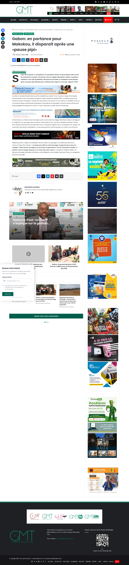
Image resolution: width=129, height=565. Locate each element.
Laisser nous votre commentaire (46, 316)
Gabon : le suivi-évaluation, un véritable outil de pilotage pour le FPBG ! (46, 299)
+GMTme (88, 20)
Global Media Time (56, 558)
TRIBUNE (63, 20)
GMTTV (109, 20)
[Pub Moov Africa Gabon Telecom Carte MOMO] (102, 298)
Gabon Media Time (37, 558)
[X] (30, 193)
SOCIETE (55, 20)
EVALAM (20, 297)
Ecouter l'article (20, 72)
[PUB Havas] (102, 149)
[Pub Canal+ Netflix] (46, 139)
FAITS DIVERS (29, 29)
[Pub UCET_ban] (46, 117)
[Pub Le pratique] (102, 432)
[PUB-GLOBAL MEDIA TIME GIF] (102, 233)
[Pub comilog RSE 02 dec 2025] (102, 92)
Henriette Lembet (20, 54)
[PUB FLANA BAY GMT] (102, 457)
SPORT (72, 20)
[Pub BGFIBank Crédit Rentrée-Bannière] (46, 93)
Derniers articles (17, 33)
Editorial (98, 20)
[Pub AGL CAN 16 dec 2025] (102, 122)
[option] (46, 221)
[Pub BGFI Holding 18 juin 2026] (102, 206)
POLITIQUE (33, 20)
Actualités (21, 29)
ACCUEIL (13, 20)
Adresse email (6, 277)
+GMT (80, 20)
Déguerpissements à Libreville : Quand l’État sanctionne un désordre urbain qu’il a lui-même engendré (67, 301)
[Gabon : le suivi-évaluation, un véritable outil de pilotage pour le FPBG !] (46, 290)
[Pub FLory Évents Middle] (46, 166)
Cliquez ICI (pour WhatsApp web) (102, 551)
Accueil (15, 29)
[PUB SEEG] (102, 263)
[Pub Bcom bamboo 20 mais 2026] (102, 421)
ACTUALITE (23, 20)
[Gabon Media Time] (24, 10)
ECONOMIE (44, 20)
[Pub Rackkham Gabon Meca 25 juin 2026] (102, 180)
